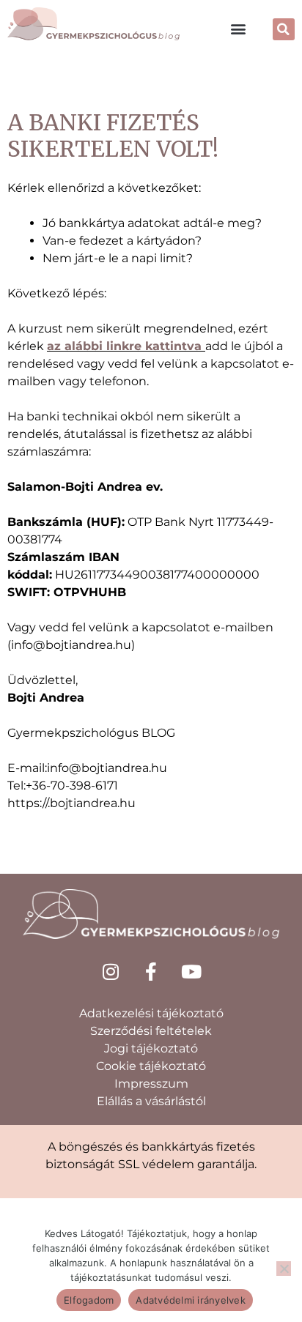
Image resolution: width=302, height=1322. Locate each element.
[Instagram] (110, 972)
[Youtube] (191, 972)
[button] (238, 28)
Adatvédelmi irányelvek (191, 1300)
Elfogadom (89, 1300)
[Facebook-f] (151, 972)
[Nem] (283, 1268)
